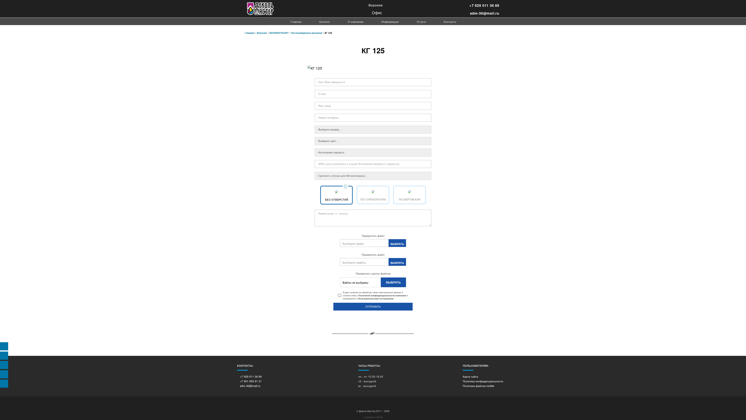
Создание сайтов (373, 417)
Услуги (421, 22)
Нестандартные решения (306, 33)
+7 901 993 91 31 (251, 381)
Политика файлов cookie (478, 386)
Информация (390, 22)
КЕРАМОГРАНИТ (278, 33)
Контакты (450, 22)
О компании (355, 22)
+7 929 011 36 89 (483, 5)
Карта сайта (470, 376)
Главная (296, 22)
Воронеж (375, 5)
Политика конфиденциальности (483, 381)
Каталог (324, 22)
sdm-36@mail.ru (484, 13)
